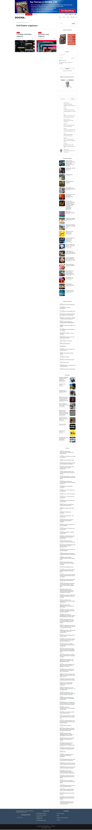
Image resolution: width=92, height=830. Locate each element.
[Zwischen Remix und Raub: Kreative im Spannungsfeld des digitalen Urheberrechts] (62, 273)
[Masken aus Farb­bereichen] (72, 386)
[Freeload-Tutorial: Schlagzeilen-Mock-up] (72, 393)
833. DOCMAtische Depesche (41, 813)
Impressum (58, 819)
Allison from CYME (67, 119)
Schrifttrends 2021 (62, 424)
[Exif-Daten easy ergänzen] (46, 46)
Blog (64, 17)
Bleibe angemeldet (63, 60)
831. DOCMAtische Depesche (41, 820)
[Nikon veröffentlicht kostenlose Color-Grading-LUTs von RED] (72, 406)
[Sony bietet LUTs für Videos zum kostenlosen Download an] (72, 420)
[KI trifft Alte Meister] (62, 177)
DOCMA (53, 826)
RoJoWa (65, 108)
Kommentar (63, 98)
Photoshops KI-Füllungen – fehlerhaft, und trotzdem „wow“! (70, 225)
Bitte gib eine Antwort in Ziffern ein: (66, 62)
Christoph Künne (66, 149)
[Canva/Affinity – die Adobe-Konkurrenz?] (62, 280)
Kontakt (58, 815)
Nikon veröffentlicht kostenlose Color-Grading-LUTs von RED (64, 404)
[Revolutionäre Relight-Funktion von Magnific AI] (62, 267)
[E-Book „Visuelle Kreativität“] (72, 433)
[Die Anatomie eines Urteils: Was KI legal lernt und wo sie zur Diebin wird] (62, 253)
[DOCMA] (20, 18)
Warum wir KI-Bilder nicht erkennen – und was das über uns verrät (70, 245)
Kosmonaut (65, 143)
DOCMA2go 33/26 (39, 818)
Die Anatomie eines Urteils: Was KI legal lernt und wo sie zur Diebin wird (70, 252)
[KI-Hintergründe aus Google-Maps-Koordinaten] (62, 190)
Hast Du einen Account (67, 70)
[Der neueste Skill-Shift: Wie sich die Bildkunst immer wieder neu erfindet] (62, 260)
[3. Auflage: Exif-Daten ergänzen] (25, 46)
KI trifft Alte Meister (69, 174)
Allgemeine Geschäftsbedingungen (62, 817)
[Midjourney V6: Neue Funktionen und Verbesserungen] (62, 234)
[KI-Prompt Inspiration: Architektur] (62, 184)
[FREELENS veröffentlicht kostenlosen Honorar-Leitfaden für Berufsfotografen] (72, 380)
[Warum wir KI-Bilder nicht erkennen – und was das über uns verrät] (62, 247)
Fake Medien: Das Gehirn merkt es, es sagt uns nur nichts (44, 14)
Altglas (18, 32)
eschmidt (65, 128)
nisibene (65, 123)
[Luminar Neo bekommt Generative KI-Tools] (62, 293)
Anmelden (67, 68)
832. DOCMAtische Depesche (41, 815)
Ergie (64, 114)
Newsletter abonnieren (60, 813)
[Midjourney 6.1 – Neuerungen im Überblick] (62, 214)
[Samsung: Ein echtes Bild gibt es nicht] (62, 170)
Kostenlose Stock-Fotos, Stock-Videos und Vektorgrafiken (63, 438)
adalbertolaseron (66, 102)
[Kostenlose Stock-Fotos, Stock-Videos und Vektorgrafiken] (72, 440)
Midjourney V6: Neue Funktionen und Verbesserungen (69, 232)
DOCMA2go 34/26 (39, 816)
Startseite (19, 22)
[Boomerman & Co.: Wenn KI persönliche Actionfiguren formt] (62, 197)
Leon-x (65, 133)
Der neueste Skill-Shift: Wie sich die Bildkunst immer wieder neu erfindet (70, 258)
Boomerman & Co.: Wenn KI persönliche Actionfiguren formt (70, 195)
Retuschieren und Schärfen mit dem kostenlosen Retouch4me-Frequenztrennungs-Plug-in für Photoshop (64, 412)
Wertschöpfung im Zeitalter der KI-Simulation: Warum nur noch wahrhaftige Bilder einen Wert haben (70, 163)
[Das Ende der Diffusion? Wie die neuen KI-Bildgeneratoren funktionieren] (62, 240)
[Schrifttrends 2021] (72, 427)
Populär (72, 98)
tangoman (65, 137)
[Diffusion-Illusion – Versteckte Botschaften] (62, 286)
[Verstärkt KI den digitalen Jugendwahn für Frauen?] (62, 221)
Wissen (68, 17)
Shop (60, 17)
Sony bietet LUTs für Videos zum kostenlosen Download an (63, 418)
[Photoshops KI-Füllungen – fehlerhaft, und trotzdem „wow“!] (62, 227)
